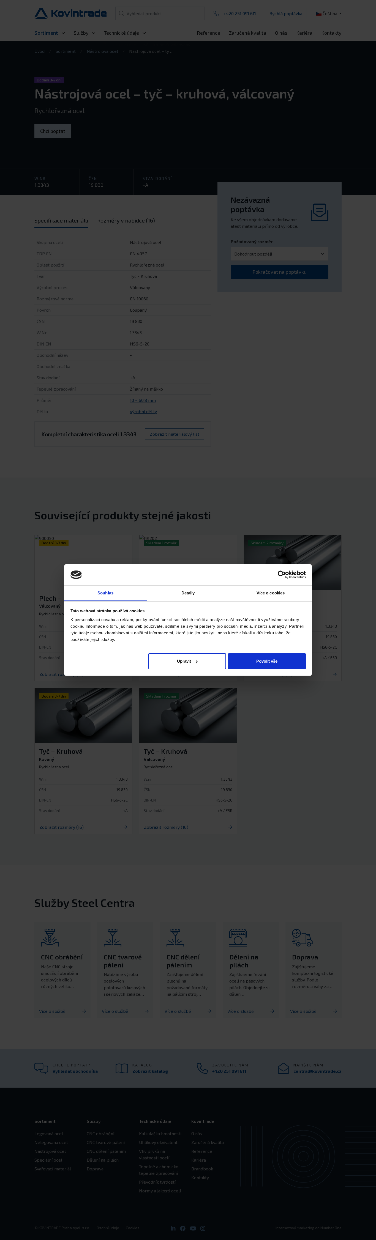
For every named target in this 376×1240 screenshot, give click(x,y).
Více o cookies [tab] (271, 593)
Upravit (184, 661)
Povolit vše (266, 661)
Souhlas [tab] (105, 593)
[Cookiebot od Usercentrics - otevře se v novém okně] (282, 575)
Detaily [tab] (188, 593)
